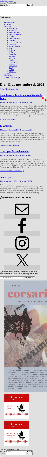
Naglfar (11, 60)
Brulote (11, 36)
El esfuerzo (6, 125)
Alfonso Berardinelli (7, 145)
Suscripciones (9, 76)
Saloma (11, 70)
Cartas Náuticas (14, 38)
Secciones (7, 26)
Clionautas (12, 40)
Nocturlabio (13, 66)
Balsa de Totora (14, 32)
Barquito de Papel (15, 34)
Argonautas (13, 30)
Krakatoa (12, 50)
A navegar (5, 177)
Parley (11, 68)
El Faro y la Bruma (15, 42)
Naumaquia (13, 62)
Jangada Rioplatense (16, 46)
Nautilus (12, 64)
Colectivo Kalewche (7, 171)
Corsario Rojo (19, 171)
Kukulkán (12, 54)
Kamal (11, 48)
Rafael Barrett (5, 119)
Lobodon (12, 58)
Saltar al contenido (6, 1)
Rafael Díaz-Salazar (7, 89)
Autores (7, 74)
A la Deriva (13, 28)
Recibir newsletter (28, 277)
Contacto (7, 25)
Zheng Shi (12, 72)
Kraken (11, 52)
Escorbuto (12, 44)
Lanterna (12, 56)
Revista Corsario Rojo (12, 77)
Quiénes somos (9, 23)
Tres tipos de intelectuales (14, 151)
